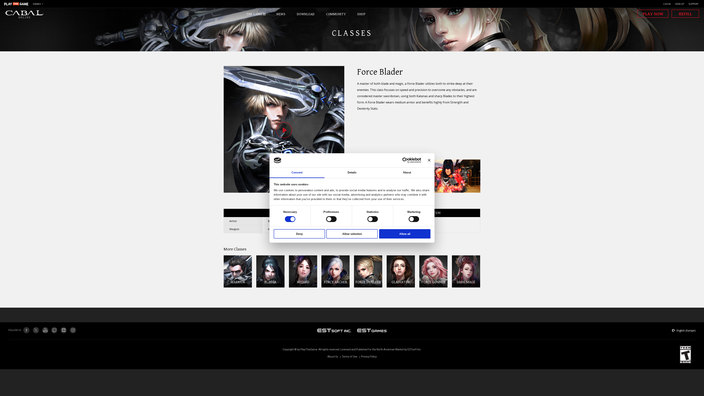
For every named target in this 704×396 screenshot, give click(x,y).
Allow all (404, 233)
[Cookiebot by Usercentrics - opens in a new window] (405, 160)
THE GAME (254, 14)
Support (693, 4)
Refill (685, 13)
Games (37, 4)
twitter (54, 330)
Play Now (653, 13)
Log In (667, 4)
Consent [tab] (297, 172)
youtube (45, 330)
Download (306, 14)
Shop (361, 14)
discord (63, 330)
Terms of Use (349, 356)
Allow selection (352, 233)
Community (336, 14)
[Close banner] (429, 160)
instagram (73, 330)
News (280, 14)
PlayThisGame (16, 4)
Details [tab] (352, 172)
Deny (299, 233)
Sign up (679, 4)
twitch (35, 330)
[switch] (331, 219)
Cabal (25, 14)
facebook (26, 330)
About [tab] (407, 172)
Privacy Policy (369, 356)
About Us (332, 356)
